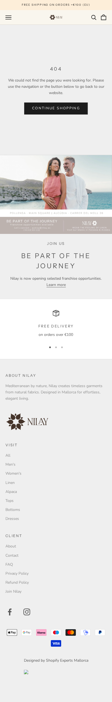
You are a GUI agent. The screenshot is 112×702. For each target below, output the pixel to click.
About (10, 546)
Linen (10, 482)
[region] (56, 324)
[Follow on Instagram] (27, 612)
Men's (10, 464)
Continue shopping (56, 108)
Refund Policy (17, 582)
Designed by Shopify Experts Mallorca (56, 660)
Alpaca (11, 491)
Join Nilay (13, 591)
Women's (13, 473)
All (7, 455)
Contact (11, 555)
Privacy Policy (17, 573)
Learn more (56, 284)
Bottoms (12, 509)
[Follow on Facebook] (9, 612)
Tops (9, 500)
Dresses (12, 518)
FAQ (9, 564)
